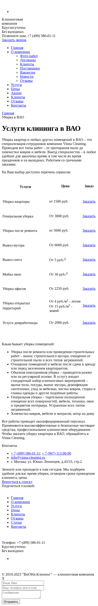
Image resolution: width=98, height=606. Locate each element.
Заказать (89, 201)
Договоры (28, 60)
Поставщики (30, 68)
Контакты (18, 105)
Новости (27, 76)
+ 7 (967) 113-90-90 (56, 453)
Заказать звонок (14, 40)
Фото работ (29, 56)
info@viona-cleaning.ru (28, 457)
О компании (20, 52)
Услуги (16, 85)
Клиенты (27, 64)
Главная (17, 48)
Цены (15, 89)
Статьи (16, 522)
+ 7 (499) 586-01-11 (25, 453)
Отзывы (26, 81)
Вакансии (27, 72)
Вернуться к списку (17, 482)
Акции (16, 93)
